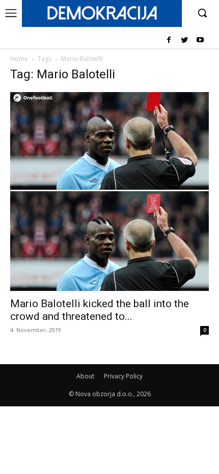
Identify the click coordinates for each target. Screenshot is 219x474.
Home (19, 58)
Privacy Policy (123, 376)
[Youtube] (200, 40)
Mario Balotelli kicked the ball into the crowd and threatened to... (99, 310)
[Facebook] (169, 40)
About (85, 376)
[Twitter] (184, 40)
